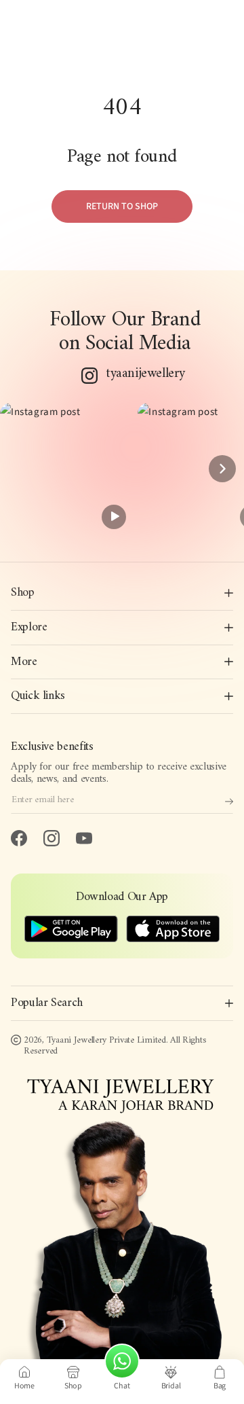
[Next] (222, 468)
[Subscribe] (229, 801)
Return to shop (122, 206)
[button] (65, 469)
